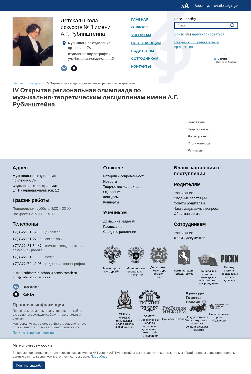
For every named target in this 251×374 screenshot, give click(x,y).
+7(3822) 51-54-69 (27, 245)
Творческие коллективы (122, 186)
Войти (179, 34)
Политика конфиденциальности (35, 332)
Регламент (195, 150)
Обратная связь (187, 213)
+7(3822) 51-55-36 (27, 257)
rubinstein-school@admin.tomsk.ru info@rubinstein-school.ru (45, 275)
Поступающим (146, 43)
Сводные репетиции (119, 231)
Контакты (141, 66)
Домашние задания (119, 221)
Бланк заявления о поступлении (196, 170)
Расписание (113, 226)
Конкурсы (111, 197)
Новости (110, 181)
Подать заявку (198, 129)
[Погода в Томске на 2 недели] (226, 62)
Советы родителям (189, 203)
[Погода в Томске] (225, 55)
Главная (139, 19)
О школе (139, 27)
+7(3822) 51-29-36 (27, 239)
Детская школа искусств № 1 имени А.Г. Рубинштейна (86, 27)
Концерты (111, 202)
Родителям (142, 50)
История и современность (124, 176)
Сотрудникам (144, 58)
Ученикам (141, 35)
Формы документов (189, 238)
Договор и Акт (198, 136)
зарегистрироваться (207, 34)
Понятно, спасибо (29, 365)
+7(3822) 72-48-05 (27, 263)
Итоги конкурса (199, 143)
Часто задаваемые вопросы (196, 208)
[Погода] (220, 58)
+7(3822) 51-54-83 (27, 232)
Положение (196, 122)
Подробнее (99, 356)
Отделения (112, 192)
